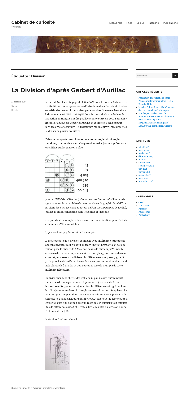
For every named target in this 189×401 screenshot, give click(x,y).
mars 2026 (144, 150)
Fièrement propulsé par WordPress (48, 388)
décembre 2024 (146, 156)
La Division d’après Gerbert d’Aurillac (68, 90)
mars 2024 (144, 159)
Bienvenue (115, 22)
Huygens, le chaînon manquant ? (154, 123)
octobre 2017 (145, 175)
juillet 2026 (144, 147)
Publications (170, 22)
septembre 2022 (146, 166)
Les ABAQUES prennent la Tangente (155, 126)
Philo (129, 22)
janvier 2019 (144, 172)
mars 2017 (143, 178)
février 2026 (144, 153)
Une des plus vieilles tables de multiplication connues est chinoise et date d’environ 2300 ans (156, 116)
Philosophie (144, 212)
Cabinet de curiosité (33, 22)
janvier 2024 (144, 162)
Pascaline (153, 22)
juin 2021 (143, 169)
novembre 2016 (146, 181)
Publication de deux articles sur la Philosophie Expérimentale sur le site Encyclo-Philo (156, 101)
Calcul (140, 22)
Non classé (144, 205)
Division (15, 110)
